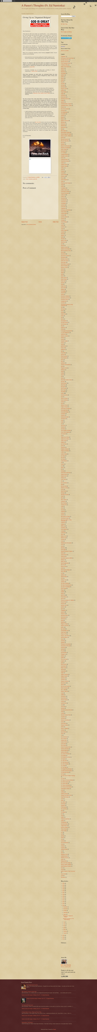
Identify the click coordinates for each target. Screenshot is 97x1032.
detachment (63, 242)
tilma (62, 810)
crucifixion (63, 226)
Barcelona (63, 122)
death (62, 237)
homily (62, 393)
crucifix (62, 225)
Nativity (62, 552)
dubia (62, 274)
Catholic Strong (64, 166)
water (62, 852)
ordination (63, 581)
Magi (62, 484)
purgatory (63, 660)
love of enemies (64, 482)
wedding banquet (64, 856)
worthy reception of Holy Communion (68, 871)
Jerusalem (63, 428)
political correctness (65, 625)
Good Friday (63, 352)
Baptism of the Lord (65, 120)
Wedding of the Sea (65, 857)
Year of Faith (63, 873)
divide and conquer (64, 260)
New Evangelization (65, 563)
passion (62, 598)
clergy (62, 184)
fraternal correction (64, 335)
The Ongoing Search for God (32, 984)
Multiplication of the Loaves (66, 542)
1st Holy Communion (65, 59)
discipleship (63, 257)
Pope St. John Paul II (65, 635)
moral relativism (64, 529)
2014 (63, 905)
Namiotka (31, 179)
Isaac (62, 420)
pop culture (63, 628)
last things (63, 459)
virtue (62, 844)
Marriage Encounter (64, 494)
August (64, 914)
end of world (63, 287)
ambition (62, 90)
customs (62, 232)
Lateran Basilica (64, 460)
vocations (63, 847)
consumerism (63, 201)
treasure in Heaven (64, 827)
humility (62, 401)
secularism (63, 716)
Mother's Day (63, 537)
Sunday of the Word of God (66, 795)
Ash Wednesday (64, 112)
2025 (63, 885)
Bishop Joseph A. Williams (66, 135)
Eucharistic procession (65, 297)
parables (62, 591)
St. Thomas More (64, 783)
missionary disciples (65, 518)
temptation (63, 805)
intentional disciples (65, 416)
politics (62, 627)
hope (62, 396)
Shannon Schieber (64, 725)
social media (63, 743)
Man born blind (64, 486)
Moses (62, 534)
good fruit (63, 354)
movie (62, 541)
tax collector (63, 802)
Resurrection (63, 682)
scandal (62, 713)
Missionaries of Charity (65, 516)
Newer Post (24, 222)
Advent (62, 78)
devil (62, 243)
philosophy (63, 618)
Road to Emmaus (64, 687)
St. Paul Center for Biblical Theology (68, 775)
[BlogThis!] (46, 177)
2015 (63, 903)
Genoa (62, 344)
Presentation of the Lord (65, 645)
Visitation (63, 845)
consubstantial (64, 199)
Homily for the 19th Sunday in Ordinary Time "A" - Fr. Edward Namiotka (40, 998)
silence (62, 733)
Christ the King (64, 174)
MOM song (63, 525)
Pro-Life (62, 650)
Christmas (63, 176)
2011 (63, 939)
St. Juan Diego (64, 767)
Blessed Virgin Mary (65, 140)
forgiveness (63, 327)
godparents (63, 349)
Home (40, 222)
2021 (63, 892)
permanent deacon (64, 615)
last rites (62, 457)
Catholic (62, 162)
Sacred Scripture (64, 699)
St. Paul (62, 774)
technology (63, 803)
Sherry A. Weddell (64, 728)
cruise (62, 228)
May (64, 925)
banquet (62, 117)
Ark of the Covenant (65, 108)
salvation (62, 708)
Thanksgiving (63, 807)
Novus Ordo (63, 571)
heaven (62, 374)
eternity (62, 294)
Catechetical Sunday (65, 161)
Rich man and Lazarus (65, 686)
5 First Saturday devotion (66, 63)
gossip (62, 359)
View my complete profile (66, 966)
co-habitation (63, 188)
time (62, 813)
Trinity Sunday (64, 830)
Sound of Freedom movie (66, 747)
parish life (35, 179)
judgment (63, 442)
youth (62, 875)
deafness (63, 235)
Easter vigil (63, 280)
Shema (62, 726)
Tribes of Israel (64, 829)
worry (62, 867)
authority (62, 115)
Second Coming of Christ (66, 714)
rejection (62, 669)
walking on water (64, 849)
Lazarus (62, 464)
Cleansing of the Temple (65, 183)
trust (62, 832)
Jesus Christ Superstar (65, 432)
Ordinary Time (63, 579)
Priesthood (63, 647)
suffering (62, 791)
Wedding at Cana (64, 854)
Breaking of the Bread (65, 147)
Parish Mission (64, 596)
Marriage (62, 492)
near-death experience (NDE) (66, 558)
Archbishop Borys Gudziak (66, 103)
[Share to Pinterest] (49, 177)
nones (62, 568)
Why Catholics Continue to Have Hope (29, 991)
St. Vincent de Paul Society (66, 786)
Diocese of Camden (65, 50)
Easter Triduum (64, 279)
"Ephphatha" (63, 56)
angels (62, 93)
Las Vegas (63, 455)
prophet (62, 657)
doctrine (62, 270)
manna (62, 489)
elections (62, 282)
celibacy (62, 167)
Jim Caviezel (63, 433)
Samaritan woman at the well (66, 709)
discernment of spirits (65, 255)
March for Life (63, 491)
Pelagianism (63, 610)
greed (62, 366)
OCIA (62, 578)
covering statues (64, 216)
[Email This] (44, 177)
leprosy (62, 467)
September (65, 912)
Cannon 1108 (34, 71)
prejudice (62, 642)
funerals (62, 339)
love (62, 481)
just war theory (64, 443)
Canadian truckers (64, 156)
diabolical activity (64, 247)
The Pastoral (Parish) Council (27, 1005)
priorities (62, 649)
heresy (62, 378)
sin (61, 735)
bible (62, 129)
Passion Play (63, 601)
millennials (63, 511)
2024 (63, 887)
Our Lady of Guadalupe (65, 586)
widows (62, 859)
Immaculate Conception (65, 408)
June (64, 923)
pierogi (62, 620)
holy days (63, 381)
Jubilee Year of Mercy (65, 438)
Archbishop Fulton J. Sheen (66, 105)
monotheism (63, 527)
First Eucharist (64, 324)
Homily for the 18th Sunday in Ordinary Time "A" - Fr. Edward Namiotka (35, 1019)
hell (61, 376)
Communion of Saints (65, 191)
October (65, 910)
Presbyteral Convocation (65, 644)
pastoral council (64, 605)
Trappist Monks (64, 825)
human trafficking (64, 400)
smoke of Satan (64, 741)
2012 (63, 937)
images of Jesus (64, 406)
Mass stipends (64, 499)
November (65, 908)
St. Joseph (63, 765)
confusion (63, 196)
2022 (63, 890)
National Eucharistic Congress (67, 551)
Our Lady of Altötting (65, 583)
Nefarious (63, 559)
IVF (61, 423)
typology (62, 835)
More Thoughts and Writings (66, 31)
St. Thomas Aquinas (65, 781)
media (62, 506)
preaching (63, 640)
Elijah (62, 284)
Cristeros (62, 218)
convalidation (63, 203)
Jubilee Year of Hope (65, 437)
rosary (62, 693)
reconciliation (63, 666)
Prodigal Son (63, 654)
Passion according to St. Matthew (67, 600)
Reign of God (63, 667)
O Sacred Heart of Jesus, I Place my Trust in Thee (31, 1012)
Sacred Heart (63, 698)
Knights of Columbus (65, 450)
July (64, 922)
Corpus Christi (63, 211)
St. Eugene (63, 758)
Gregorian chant (64, 368)
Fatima (62, 315)
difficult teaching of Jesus (66, 250)
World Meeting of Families (66, 866)
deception (63, 238)
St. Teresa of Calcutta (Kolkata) (67, 780)
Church (27, 179)
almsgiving (63, 86)
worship (62, 869)
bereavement (63, 127)
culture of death (64, 230)
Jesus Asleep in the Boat (66, 430)
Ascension (63, 110)
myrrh (62, 546)
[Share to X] (47, 177)
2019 (63, 896)
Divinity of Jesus (64, 267)
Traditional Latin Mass (65, 818)
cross (62, 223)
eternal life (63, 292)
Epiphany (63, 289)
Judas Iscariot (63, 440)
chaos (62, 169)
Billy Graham (63, 130)
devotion (62, 245)
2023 (63, 888)
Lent (62, 465)
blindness (63, 144)
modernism (63, 522)
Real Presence (64, 664)
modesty (62, 524)
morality (62, 531)
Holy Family (63, 384)
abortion (62, 68)
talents (62, 800)
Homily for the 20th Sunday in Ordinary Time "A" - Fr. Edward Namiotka (35, 995)
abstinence (63, 71)
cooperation (63, 208)
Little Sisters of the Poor (65, 472)
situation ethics (64, 740)
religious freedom (64, 676)
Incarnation (63, 413)
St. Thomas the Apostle (65, 785)
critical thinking (64, 221)
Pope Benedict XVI (64, 630)
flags (62, 325)
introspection (63, 418)
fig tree (62, 319)
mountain (63, 539)
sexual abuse (63, 723)
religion (62, 672)
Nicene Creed (63, 566)
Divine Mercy (63, 262)
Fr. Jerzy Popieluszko (65, 332)
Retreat (62, 684)
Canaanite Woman (64, 154)
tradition (62, 817)
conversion (63, 205)
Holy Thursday (64, 388)
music (62, 544)
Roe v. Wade (63, 689)
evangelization (64, 301)
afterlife (62, 80)
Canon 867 (32, 66)
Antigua (62, 100)
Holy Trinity (63, 389)
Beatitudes (63, 125)
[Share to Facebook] (48, 177)
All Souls (62, 85)
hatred (62, 371)
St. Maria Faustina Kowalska (66, 770)
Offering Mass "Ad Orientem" (27, 1022)
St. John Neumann (64, 762)
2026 (63, 883)
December (65, 906)
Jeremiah (63, 427)
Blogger (54, 1029)
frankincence (63, 334)
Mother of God (64, 536)
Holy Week (63, 391)
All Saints (63, 83)
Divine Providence (64, 265)
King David (63, 447)
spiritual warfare (64, 752)
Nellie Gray (63, 561)
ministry (62, 513)
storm (62, 790)
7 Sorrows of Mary (64, 64)
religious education (64, 674)
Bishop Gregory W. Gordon (66, 134)
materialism (63, 501)
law (61, 462)
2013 (63, 935)
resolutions (63, 679)
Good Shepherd (64, 357)
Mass (62, 497)
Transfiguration (64, 822)
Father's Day (63, 314)
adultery (62, 76)
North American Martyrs (65, 569)
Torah (62, 815)
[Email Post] (42, 177)
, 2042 (41, 93)
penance (62, 612)
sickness (62, 730)
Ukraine (62, 837)
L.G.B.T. (62, 452)
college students (64, 189)
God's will (63, 347)
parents (62, 593)
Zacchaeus (63, 877)
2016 (63, 901)
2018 (63, 898)
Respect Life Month (64, 681)
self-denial (63, 718)
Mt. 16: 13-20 (37, 122)
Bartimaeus (63, 124)
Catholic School (64, 164)
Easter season (64, 277)
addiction (62, 75)
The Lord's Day (64, 808)
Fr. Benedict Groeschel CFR (66, 330)
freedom (62, 337)
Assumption (63, 113)
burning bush (63, 151)
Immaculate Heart (64, 410)
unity (62, 839)
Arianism (62, 107)
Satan (62, 711)
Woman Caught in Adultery (66, 864)
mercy (62, 508)
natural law (63, 556)
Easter (62, 275)
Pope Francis (63, 632)
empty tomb (63, 286)
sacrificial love (64, 703)
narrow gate (63, 549)
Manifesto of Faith (64, 487)
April (64, 927)
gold (62, 351)
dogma (62, 272)
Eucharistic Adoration (65, 296)
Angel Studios (63, 91)
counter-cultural (64, 213)
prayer (62, 639)
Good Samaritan (64, 356)
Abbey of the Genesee (65, 66)
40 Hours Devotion (64, 61)
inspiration (63, 415)
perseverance (63, 617)
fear (61, 317)
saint (62, 704)
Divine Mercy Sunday (65, 264)
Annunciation (63, 97)
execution (63, 302)
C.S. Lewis (63, 152)
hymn (62, 403)
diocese (62, 252)
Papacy (62, 590)
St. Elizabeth (63, 755)
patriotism (63, 606)
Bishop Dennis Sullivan (65, 132)
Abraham (62, 70)
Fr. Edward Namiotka (66, 965)
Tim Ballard (63, 812)
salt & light (63, 706)
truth (62, 834)
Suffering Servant (64, 793)
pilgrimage (63, 622)
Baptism (62, 118)
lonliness (62, 477)
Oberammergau (64, 576)
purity (62, 662)
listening (62, 470)
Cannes (62, 157)
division (62, 269)
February (65, 931)
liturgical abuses (64, 474)
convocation (63, 206)
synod (62, 798)
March (64, 929)
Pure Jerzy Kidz (64, 659)
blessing (62, 142)
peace (62, 608)
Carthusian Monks (64, 159)
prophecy (63, 655)
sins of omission (64, 736)
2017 (63, 899)
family (62, 310)
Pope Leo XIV (63, 633)
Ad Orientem (63, 73)
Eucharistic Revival (64, 299)
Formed (62, 329)
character (63, 171)
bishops (62, 137)
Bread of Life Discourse (65, 145)
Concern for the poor (65, 193)
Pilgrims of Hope (64, 623)
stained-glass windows (65, 788)
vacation (62, 840)
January (65, 933)
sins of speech (64, 738)
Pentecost (63, 613)
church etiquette (64, 179)
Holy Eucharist (64, 383)
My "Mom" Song (64, 24)
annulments (63, 95)
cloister (62, 186)
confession (63, 194)
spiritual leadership (64, 750)
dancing (62, 233)
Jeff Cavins (63, 425)
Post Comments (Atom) (31, 224)
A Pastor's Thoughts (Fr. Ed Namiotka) (43, 5)
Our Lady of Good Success (66, 585)
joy (61, 435)
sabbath (62, 694)
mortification (63, 532)
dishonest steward (64, 259)
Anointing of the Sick (65, 98)
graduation (63, 362)
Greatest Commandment (65, 364)
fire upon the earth (64, 322)
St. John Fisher (64, 760)
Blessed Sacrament (65, 139)
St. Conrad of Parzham (65, 753)
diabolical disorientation (65, 248)
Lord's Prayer (63, 479)
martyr (62, 496)
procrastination (64, 652)
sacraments (63, 696)
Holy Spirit (63, 386)
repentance (63, 677)
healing (62, 373)
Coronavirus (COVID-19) (65, 210)
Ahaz (62, 81)
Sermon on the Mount (65, 720)
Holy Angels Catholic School (66, 379)
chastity (62, 172)
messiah (62, 509)
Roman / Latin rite (64, 691)
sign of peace (63, 731)
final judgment (63, 320)
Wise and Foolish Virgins (66, 862)
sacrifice (62, 701)
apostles (62, 102)
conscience (63, 198)
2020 (63, 894)
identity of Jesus (64, 405)
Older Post (55, 222)
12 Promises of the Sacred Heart (67, 58)
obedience (63, 574)
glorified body (63, 346)
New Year (63, 564)
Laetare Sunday (64, 454)
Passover (63, 603)
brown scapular (64, 149)
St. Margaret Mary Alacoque (66, 768)
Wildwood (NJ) (64, 861)
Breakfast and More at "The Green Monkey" (68, 919)
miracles (62, 514)
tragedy (62, 820)
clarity (62, 181)
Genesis (62, 342)
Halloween (63, 369)
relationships (63, 671)
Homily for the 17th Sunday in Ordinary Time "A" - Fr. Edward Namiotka (35, 1015)
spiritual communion (65, 748)
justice (62, 445)
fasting (62, 312)
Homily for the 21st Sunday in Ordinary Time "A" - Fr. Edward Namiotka (35, 1008)
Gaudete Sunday (64, 341)
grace (62, 361)
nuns (62, 573)
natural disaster (64, 554)
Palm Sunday (63, 588)
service (62, 721)
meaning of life (64, 504)
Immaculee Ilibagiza (65, 411)
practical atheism (64, 637)
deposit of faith (64, 240)
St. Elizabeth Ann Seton (65, 757)
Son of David (63, 745)
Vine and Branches (64, 842)
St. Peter (62, 778)
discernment (63, 253)
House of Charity (64, 398)
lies (61, 469)
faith (62, 307)
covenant (63, 215)
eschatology (63, 291)
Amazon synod (64, 88)
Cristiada (62, 220)
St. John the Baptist (65, 763)
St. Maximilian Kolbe (65, 772)
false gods (63, 308)
